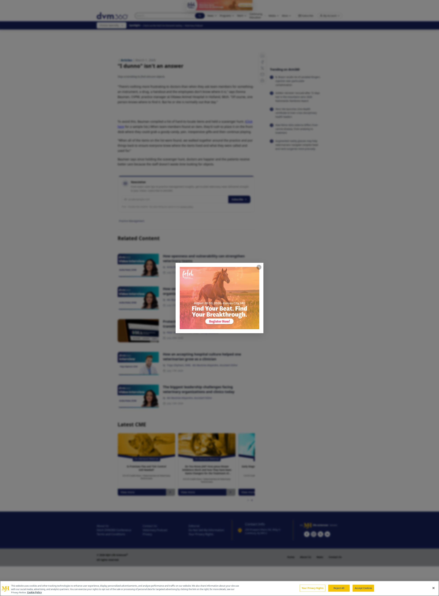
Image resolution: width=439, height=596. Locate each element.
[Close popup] (259, 267)
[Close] (433, 588)
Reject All (339, 587)
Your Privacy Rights (312, 587)
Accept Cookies (363, 587)
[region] (219, 588)
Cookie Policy (34, 592)
